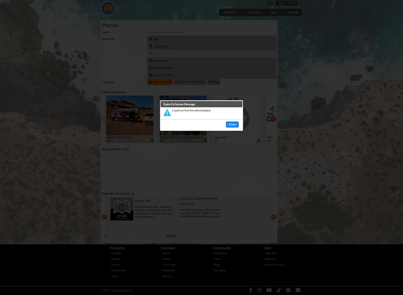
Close (232, 124)
